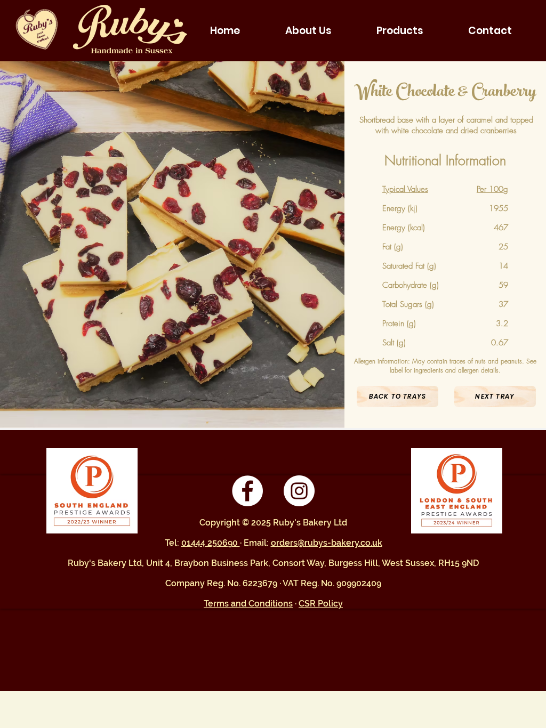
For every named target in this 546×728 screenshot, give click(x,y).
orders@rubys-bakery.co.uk (326, 543)
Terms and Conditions (248, 603)
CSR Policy (321, 603)
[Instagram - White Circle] (299, 490)
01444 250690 (210, 543)
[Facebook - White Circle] (247, 490)
